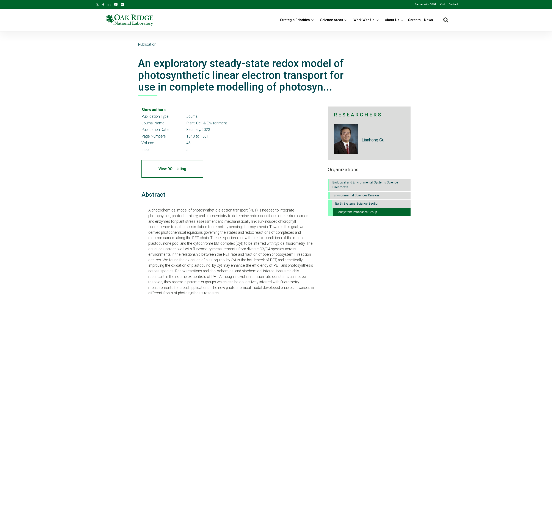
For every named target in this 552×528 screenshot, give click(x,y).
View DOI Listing (172, 169)
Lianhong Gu (373, 140)
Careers (414, 20)
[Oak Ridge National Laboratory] (130, 20)
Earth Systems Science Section (357, 203)
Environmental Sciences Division (356, 195)
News (428, 20)
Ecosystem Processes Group (357, 212)
